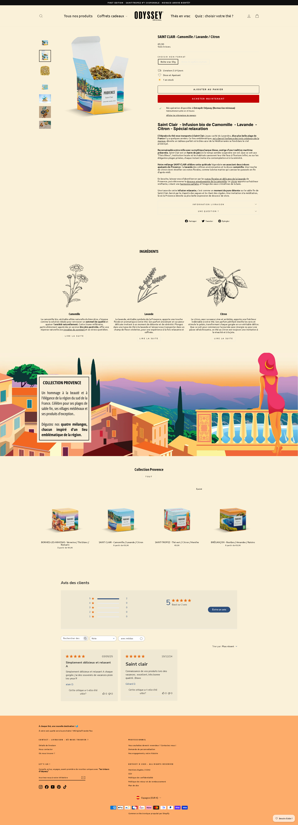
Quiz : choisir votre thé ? (214, 16)
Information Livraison (208, 204)
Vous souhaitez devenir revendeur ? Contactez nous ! (152, 745)
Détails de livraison (47, 745)
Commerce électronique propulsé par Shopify (149, 813)
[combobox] (103, 638)
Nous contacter (46, 749)
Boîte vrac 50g (168, 61)
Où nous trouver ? (47, 753)
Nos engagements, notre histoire (143, 753)
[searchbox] (71, 638)
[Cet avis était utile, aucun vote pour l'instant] (104, 693)
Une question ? (208, 211)
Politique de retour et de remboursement (147, 781)
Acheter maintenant (208, 98)
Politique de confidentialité (140, 777)
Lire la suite (74, 336)
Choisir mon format (172, 57)
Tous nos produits (78, 16)
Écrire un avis (219, 609)
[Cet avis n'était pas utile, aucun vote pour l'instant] (109, 693)
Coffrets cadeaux (111, 16)
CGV (130, 773)
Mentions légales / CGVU (139, 769)
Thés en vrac (180, 16)
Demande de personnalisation (141, 749)
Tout (148, 476)
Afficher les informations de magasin (181, 115)
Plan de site (133, 785)
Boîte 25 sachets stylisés (194, 61)
